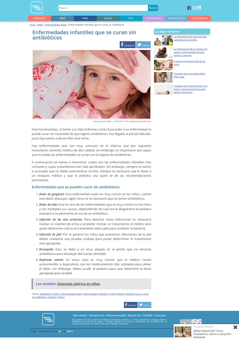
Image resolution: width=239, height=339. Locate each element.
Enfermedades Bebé (55, 24)
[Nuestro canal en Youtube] (199, 8)
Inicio (32, 24)
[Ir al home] (37, 14)
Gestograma (199, 18)
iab (59, 331)
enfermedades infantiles (95, 294)
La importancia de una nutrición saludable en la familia (190, 38)
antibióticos (46, 294)
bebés (56, 294)
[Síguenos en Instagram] (194, 8)
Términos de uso (96, 315)
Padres (61, 297)
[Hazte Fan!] (189, 8)
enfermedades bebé (71, 294)
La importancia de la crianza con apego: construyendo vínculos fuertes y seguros (190, 52)
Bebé (62, 18)
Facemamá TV (154, 18)
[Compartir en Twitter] (143, 45)
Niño (85, 18)
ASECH (69, 331)
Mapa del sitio (134, 315)
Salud (108, 18)
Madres (52, 297)
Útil (131, 18)
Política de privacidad (116, 315)
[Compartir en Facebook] (128, 45)
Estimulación (176, 18)
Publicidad (147, 315)
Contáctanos (160, 315)
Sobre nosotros (80, 315)
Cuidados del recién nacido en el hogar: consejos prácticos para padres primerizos (190, 89)
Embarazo (39, 18)
